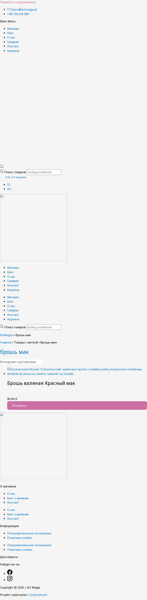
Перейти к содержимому (18, 2)
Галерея (12, 42)
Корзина (13, 51)
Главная (5, 342)
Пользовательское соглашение (29, 533)
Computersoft (37, 595)
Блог (10, 33)
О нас (11, 37)
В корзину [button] (19, 405)
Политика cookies (19, 538)
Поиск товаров (15, 172)
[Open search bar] (2, 167)
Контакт (13, 46)
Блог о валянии (18, 498)
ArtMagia (6, 335)
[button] (73, 21)
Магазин (13, 29)
